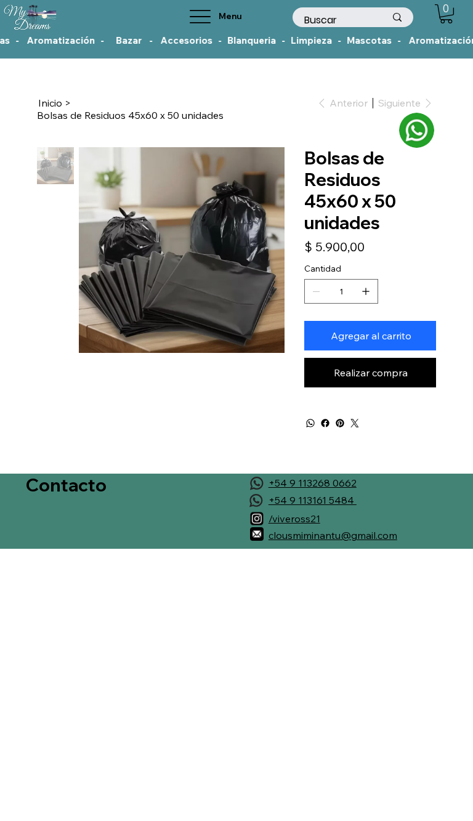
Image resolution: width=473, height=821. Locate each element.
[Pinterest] (340, 423)
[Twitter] (355, 423)
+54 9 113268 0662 (313, 483)
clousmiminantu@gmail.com (333, 535)
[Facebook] (325, 423)
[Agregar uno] (366, 291)
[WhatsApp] (310, 423)
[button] (446, 13)
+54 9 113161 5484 (313, 500)
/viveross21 (294, 518)
